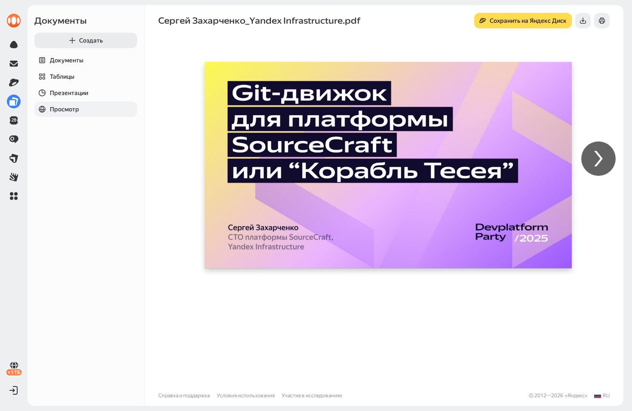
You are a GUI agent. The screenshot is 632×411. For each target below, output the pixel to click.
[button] (14, 196)
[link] (14, 21)
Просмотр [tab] (64, 109)
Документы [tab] (66, 60)
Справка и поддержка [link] (184, 396)
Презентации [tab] (69, 92)
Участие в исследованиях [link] (312, 396)
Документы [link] (60, 20)
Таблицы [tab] (62, 76)
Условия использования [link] (246, 396)
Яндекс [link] (576, 396)
